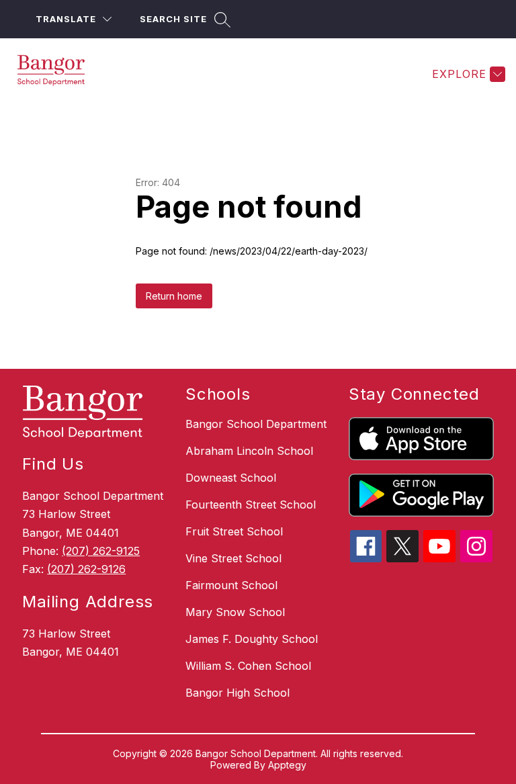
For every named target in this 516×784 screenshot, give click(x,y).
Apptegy (287, 765)
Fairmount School (231, 585)
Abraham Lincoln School (249, 451)
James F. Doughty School (251, 639)
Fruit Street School (234, 531)
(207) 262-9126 (86, 569)
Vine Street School (233, 558)
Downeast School (230, 477)
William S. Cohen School (248, 665)
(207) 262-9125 (101, 551)
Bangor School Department (256, 424)
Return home (174, 296)
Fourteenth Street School (250, 504)
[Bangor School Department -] (59, 73)
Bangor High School (237, 692)
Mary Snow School (235, 612)
